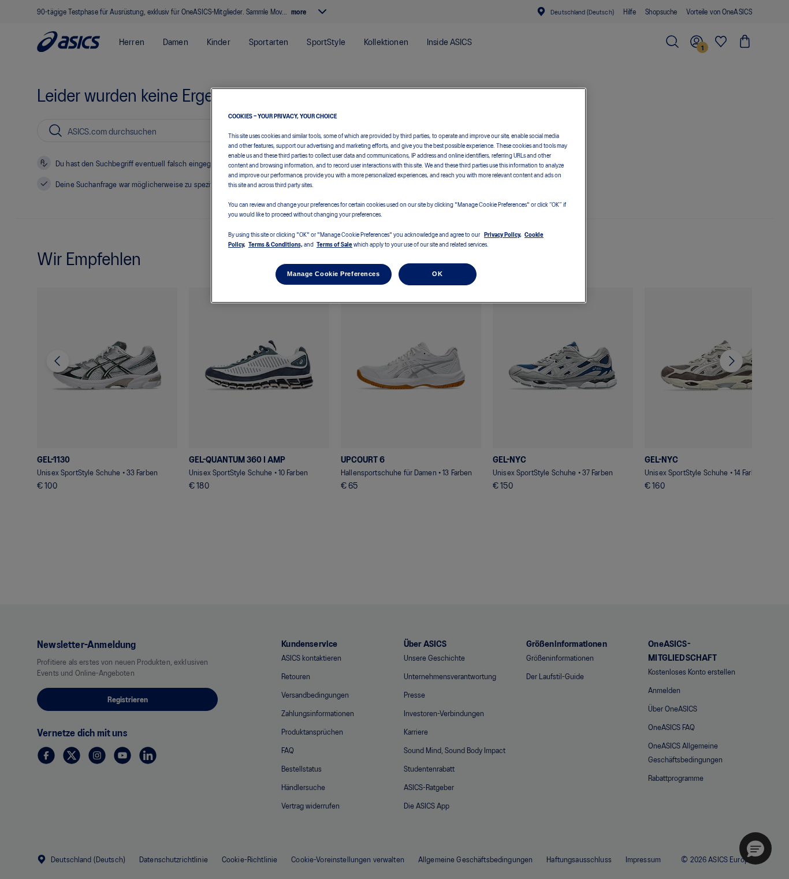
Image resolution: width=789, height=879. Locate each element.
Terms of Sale (334, 244)
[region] (398, 195)
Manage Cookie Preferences (333, 273)
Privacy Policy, (503, 234)
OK (437, 273)
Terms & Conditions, (275, 244)
